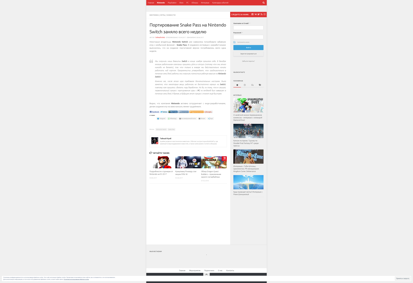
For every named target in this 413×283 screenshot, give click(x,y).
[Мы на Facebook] (252, 14)
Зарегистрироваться (248, 54)
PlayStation (172, 3)
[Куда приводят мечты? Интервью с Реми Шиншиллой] (248, 182)
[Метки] (260, 85)
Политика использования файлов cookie (76, 279)
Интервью (205, 3)
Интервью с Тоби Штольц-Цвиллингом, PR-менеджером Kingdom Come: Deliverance (246, 168)
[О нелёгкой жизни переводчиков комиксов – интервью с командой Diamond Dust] (248, 105)
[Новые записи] (244, 85)
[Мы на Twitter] (258, 14)
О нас (220, 270)
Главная (151, 3)
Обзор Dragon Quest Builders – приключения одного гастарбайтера (211, 174)
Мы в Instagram (208, 258)
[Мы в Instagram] (265, 14)
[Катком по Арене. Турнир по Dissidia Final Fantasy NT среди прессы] (248, 131)
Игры (162, 15)
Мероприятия (194, 270)
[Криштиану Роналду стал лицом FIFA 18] (188, 162)
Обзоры (195, 3)
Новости (171, 15)
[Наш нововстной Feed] (261, 14)
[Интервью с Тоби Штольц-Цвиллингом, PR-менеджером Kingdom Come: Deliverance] (248, 156)
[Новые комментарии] (252, 85)
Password (238, 33)
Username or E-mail (241, 23)
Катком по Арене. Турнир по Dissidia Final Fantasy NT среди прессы (246, 143)
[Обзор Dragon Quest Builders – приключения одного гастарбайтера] (214, 162)
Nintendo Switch (161, 129)
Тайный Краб (160, 37)
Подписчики (209, 270)
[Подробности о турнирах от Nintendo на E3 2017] (162, 162)
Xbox (181, 3)
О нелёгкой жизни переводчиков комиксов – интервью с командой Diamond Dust (247, 117)
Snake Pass (171, 129)
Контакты (230, 270)
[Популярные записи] (237, 85)
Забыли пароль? (248, 61)
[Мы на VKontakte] (255, 14)
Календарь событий (220, 3)
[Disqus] (188, 215)
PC (187, 3)
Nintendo (161, 3)
